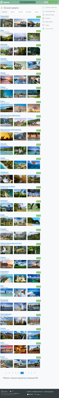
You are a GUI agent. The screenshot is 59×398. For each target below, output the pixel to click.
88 (15, 373)
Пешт (2, 342)
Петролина (4, 300)
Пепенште (3, 200)
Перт (2, 286)
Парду (2, 101)
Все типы (4, 11)
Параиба (3, 59)
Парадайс (3, 44)
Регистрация (53, 2)
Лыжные (37, 11)
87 (12, 373)
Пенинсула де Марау (7, 186)
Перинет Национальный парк (11, 243)
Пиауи (2, 357)
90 (22, 373)
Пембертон (4, 172)
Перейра (3, 229)
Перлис (3, 257)
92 (28, 373)
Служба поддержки (48, 391)
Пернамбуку (4, 271)
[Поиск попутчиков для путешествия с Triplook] (5, 2)
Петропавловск (6, 314)
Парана (2, 73)
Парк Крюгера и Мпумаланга (10, 130)
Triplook (15, 393)
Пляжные (12, 11)
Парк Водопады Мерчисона (10, 115)
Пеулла (3, 328)
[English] (10, 391)
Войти (46, 2)
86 (9, 373)
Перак (2, 215)
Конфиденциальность (37, 391)
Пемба (2, 158)
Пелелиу (3, 144)
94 (34, 373)
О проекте (29, 391)
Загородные (29, 11)
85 (6, 373)
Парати (2, 87)
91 (25, 373)
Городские (20, 11)
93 (31, 373)
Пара (2, 30)
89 (18, 373)
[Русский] (12, 391)
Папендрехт (4, 16)
